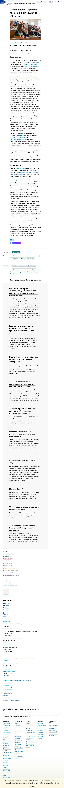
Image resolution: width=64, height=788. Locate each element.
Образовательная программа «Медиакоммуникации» (24, 272)
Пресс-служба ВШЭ (8, 689)
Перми (28, 174)
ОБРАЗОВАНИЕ (19, 721)
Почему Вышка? (16, 489)
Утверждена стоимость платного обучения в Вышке (24, 508)
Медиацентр (40, 734)
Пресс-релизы (6, 698)
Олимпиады (17, 729)
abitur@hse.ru (6, 653)
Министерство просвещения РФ (53, 731)
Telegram (7, 607)
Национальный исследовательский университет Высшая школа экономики (20, 715)
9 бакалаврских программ (29, 64)
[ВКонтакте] (11, 239)
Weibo (6, 612)
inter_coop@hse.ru (7, 683)
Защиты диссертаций (30, 736)
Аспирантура (17, 738)
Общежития (6, 660)
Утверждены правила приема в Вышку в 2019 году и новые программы (22, 527)
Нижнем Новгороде (17, 174)
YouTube (7, 605)
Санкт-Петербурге (33, 172)
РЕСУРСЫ (40, 721)
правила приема (35, 256)
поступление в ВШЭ (25, 256)
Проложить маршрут (8, 687)
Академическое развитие (29, 738)
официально (15, 256)
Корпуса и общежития (5, 736)
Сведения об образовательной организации (7, 763)
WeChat (7, 610)
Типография (40, 732)
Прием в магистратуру (18, 735)
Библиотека (40, 723)
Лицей (16, 723)
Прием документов (15, 180)
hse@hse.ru (6, 642)
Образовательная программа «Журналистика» (28, 270)
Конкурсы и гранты (30, 741)
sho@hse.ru (6, 667)
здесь (33, 782)
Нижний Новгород (14, 258)
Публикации (40, 738)
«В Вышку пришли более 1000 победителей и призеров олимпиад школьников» (22, 411)
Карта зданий (6, 685)
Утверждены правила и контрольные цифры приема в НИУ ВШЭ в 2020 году (22, 384)
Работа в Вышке (6, 777)
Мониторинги (29, 730)
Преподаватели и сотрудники (7, 733)
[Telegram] (13, 239)
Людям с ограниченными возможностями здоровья (6, 770)
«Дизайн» (13, 137)
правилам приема (21, 168)
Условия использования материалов (11, 700)
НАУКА (28, 721)
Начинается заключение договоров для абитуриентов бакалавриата (22, 433)
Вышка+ (16, 733)
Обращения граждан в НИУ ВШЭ (7, 742)
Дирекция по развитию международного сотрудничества (17, 680)
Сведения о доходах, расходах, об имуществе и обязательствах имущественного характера (8, 756)
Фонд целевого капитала (6, 746)
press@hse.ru (6, 695)
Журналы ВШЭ (41, 736)
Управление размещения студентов (12, 663)
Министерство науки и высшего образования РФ (54, 727)
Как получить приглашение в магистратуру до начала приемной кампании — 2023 (21, 328)
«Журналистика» (22, 137)
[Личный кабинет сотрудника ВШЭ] (58, 2)
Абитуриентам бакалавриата (20, 265)
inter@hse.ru (6, 675)
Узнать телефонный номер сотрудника (12, 638)
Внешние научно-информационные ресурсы (30, 745)
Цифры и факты (6, 723)
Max (6, 616)
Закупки (4, 739)
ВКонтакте (7, 603)
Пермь (22, 258)
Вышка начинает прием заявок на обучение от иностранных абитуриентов (23, 359)
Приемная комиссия (8, 644)
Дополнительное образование (18, 741)
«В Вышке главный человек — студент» (22, 461)
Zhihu (6, 614)
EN (52, 1)
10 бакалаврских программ (31, 62)
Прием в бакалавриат (19, 731)
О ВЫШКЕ (6, 721)
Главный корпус (6, 621)
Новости (40, 715)
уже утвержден (21, 135)
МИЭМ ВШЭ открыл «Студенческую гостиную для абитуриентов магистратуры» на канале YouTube (23, 292)
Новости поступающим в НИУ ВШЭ (52, 715)
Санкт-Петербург (30, 258)
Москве (22, 172)
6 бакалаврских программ (30, 66)
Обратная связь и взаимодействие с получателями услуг (19, 756)
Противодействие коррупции (7, 749)
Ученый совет (15, 43)
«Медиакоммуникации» (17, 139)
